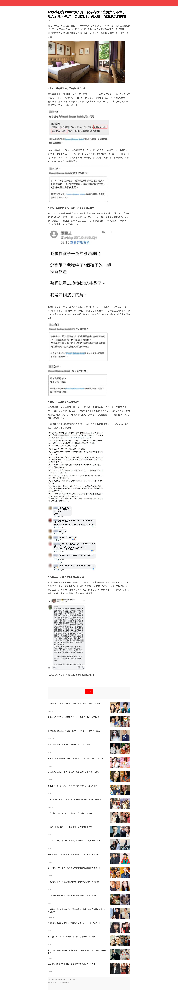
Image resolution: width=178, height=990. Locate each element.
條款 (61, 982)
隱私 (64, 982)
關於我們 (50, 982)
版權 (67, 982)
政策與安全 (56, 982)
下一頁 (89, 691)
